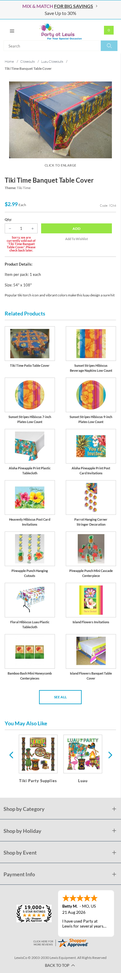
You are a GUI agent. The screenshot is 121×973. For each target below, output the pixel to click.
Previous (11, 755)
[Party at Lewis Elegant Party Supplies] (60, 30)
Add (76, 228)
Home (9, 61)
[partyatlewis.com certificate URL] (60, 942)
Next (109, 755)
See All (60, 697)
